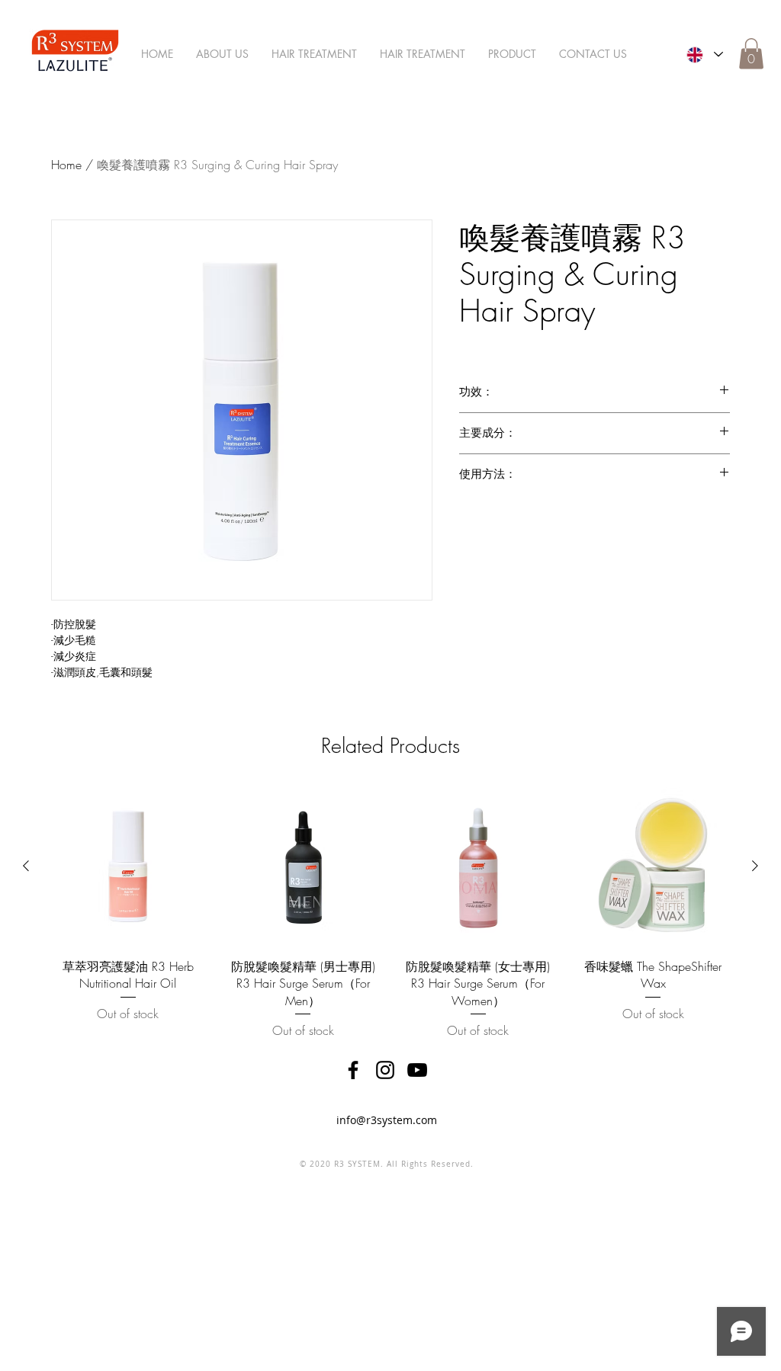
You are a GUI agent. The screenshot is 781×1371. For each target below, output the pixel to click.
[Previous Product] (26, 866)
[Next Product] (755, 866)
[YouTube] (417, 1070)
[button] (751, 53)
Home (66, 164)
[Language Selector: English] (704, 54)
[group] (390, 913)
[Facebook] (353, 1070)
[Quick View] (128, 866)
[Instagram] (385, 1070)
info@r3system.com (386, 1120)
